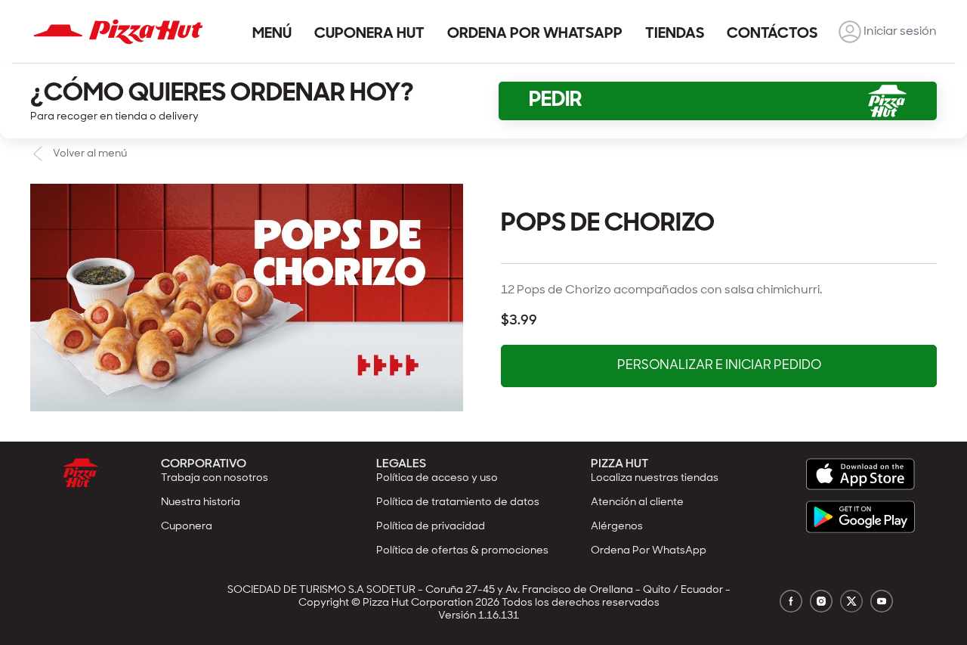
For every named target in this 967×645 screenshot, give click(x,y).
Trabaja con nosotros (214, 478)
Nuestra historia (200, 502)
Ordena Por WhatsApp (648, 551)
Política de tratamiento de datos (457, 502)
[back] (850, 31)
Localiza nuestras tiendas (654, 478)
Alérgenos (617, 526)
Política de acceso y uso (437, 478)
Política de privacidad (430, 526)
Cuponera (186, 526)
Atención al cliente (637, 502)
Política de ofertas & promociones (462, 551)
